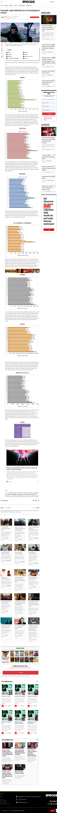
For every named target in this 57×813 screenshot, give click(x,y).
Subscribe (49, 113)
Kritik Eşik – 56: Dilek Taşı (33, 696)
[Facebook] (48, 804)
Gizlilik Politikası (13, 675)
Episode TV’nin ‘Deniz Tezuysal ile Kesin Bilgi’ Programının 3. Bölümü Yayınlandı (32, 752)
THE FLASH (10, 54)
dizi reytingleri (19, 494)
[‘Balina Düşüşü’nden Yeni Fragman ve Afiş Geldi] (6, 620)
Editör (6, 16)
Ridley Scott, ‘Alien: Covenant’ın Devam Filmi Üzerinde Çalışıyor (20, 528)
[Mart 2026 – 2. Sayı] (36, 653)
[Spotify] (56, 804)
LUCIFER (25, 54)
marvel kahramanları (20, 496)
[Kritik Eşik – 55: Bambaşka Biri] (7, 715)
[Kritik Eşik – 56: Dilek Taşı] (33, 689)
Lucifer (6, 496)
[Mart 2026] (12, 659)
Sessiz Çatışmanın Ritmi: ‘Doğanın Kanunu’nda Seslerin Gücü (48, 82)
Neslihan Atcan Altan (50, 180)
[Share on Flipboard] (2, 51)
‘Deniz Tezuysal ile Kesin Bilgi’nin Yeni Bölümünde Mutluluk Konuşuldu (20, 752)
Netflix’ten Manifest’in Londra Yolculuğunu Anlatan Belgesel (49, 168)
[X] (49, 804)
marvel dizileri (13, 496)
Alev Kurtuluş (49, 160)
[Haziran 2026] (17, 653)
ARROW (8, 52)
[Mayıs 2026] (22, 653)
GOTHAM (26, 52)
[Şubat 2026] (17, 659)
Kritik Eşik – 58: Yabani (6, 696)
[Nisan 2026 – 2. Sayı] (27, 653)
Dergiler (49, 229)
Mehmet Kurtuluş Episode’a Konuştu (19, 772)
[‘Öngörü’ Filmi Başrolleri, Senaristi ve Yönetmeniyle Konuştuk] (34, 522)
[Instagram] (39, 508)
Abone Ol (21, 672)
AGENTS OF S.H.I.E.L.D (28, 56)
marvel (9, 496)
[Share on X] (2, 48)
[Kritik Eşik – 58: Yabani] (7, 689)
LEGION (25, 58)
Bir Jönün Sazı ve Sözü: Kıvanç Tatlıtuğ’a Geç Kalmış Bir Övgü (47, 187)
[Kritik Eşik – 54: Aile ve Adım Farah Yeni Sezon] (20, 715)
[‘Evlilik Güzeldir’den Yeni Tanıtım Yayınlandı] (6, 596)
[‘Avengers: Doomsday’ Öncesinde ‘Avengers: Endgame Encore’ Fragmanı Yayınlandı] (34, 620)
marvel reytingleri (28, 496)
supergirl (37, 496)
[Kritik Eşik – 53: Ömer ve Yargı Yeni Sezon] (33, 715)
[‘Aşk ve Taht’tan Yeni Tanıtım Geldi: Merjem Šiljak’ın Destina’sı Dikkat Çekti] (20, 572)
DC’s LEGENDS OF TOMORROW (13, 58)
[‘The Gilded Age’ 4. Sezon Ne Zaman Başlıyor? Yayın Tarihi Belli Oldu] (20, 596)
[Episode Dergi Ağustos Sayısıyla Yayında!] (34, 572)
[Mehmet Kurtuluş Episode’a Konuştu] (20, 767)
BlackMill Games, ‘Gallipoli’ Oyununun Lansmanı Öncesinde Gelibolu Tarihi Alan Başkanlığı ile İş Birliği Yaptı (48, 61)
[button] (52, 811)
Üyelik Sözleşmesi (5, 675)
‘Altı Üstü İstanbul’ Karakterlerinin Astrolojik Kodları (48, 157)
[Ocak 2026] (22, 659)
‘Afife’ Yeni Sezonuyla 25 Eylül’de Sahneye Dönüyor (20, 627)
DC (21, 492)
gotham (32, 494)
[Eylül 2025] (31, 659)
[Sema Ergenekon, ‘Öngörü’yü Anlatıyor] (20, 547)
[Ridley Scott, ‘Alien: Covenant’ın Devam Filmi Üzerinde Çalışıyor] (20, 522)
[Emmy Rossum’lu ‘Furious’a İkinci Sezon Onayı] (6, 522)
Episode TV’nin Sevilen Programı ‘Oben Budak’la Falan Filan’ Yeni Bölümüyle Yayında (7, 752)
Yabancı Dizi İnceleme (34, 17)
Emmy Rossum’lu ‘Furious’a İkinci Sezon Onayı (5, 528)
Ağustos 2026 (5, 662)
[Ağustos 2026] (5, 655)
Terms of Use (22, 810)
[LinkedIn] (54, 804)
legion (35, 494)
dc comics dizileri (30, 492)
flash (29, 494)
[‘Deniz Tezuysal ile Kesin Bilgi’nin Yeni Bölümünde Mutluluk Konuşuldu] (20, 745)
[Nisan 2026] (31, 653)
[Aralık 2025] (27, 659)
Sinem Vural (49, 86)
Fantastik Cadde (25, 494)
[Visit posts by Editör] (2, 507)
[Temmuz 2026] (12, 653)
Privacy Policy (15, 810)
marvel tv (33, 496)
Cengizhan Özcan (50, 74)
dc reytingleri (35, 492)
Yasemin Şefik (36, 538)
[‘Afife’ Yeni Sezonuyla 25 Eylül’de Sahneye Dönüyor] (20, 620)
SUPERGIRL (10, 56)
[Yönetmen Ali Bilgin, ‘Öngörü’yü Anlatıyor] (6, 547)
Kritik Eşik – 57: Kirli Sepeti (20, 696)
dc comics (24, 492)
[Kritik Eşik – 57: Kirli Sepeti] (20, 689)
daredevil (19, 492)
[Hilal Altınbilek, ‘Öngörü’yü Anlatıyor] (6, 572)
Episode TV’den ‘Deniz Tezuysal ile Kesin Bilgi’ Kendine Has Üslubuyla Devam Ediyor (7, 774)
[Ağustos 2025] (36, 659)
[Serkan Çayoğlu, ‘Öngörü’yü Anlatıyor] (34, 547)
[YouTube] (37, 508)
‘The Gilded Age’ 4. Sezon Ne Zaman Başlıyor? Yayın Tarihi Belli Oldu (20, 603)
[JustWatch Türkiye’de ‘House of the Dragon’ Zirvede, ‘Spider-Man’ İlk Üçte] (48, 19)
